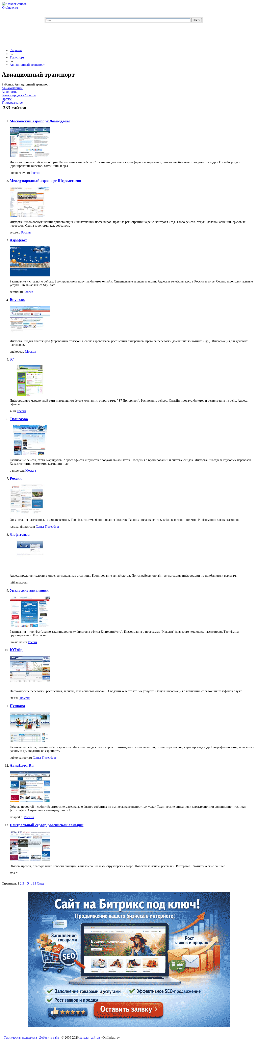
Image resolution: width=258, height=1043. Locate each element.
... (31, 883)
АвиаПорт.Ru (22, 765)
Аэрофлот (18, 240)
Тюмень (24, 698)
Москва (30, 351)
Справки (16, 50)
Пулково (17, 706)
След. (41, 883)
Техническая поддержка (20, 1037)
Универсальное (12, 102)
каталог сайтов (89, 1037)
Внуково (17, 300)
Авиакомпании (12, 88)
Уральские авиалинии (29, 590)
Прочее (7, 99)
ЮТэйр (16, 650)
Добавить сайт (49, 1037)
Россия (35, 172)
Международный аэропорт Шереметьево (45, 180)
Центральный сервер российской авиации (46, 825)
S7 (12, 359)
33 (34, 883)
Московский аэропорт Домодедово (40, 121)
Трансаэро (19, 419)
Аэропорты (9, 91)
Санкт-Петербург (47, 526)
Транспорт (17, 57)
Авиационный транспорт (27, 64)
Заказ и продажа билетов (19, 95)
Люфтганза (20, 534)
